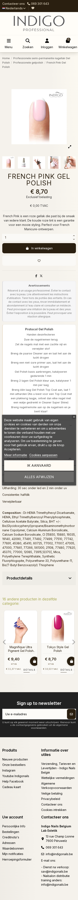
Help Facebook (13, 781)
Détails (31, 670)
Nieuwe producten (15, 759)
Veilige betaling (51, 793)
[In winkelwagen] (34, 661)
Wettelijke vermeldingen (57, 778)
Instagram (8, 770)
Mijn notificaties (12, 854)
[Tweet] (41, 276)
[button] (4, 642)
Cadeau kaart (11, 787)
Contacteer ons (13, 3)
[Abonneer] (71, 714)
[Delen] (36, 276)
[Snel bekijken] (34, 624)
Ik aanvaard (39, 465)
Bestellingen (10, 832)
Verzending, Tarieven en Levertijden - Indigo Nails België (58, 768)
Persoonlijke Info (13, 826)
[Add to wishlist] (39, 261)
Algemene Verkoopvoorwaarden (56, 786)
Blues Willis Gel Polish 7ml (57, 649)
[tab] (39, 578)
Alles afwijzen (39, 477)
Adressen (8, 843)
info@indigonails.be (59, 854)
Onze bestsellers (14, 765)
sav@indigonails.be (54, 871)
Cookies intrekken (53, 810)
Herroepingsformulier (17, 859)
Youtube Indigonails (15, 776)
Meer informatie (15, 455)
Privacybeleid (50, 799)
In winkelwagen (42, 248)
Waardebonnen (13, 848)
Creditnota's (10, 837)
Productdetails (19, 578)
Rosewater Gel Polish (20, 647)
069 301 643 (54, 847)
